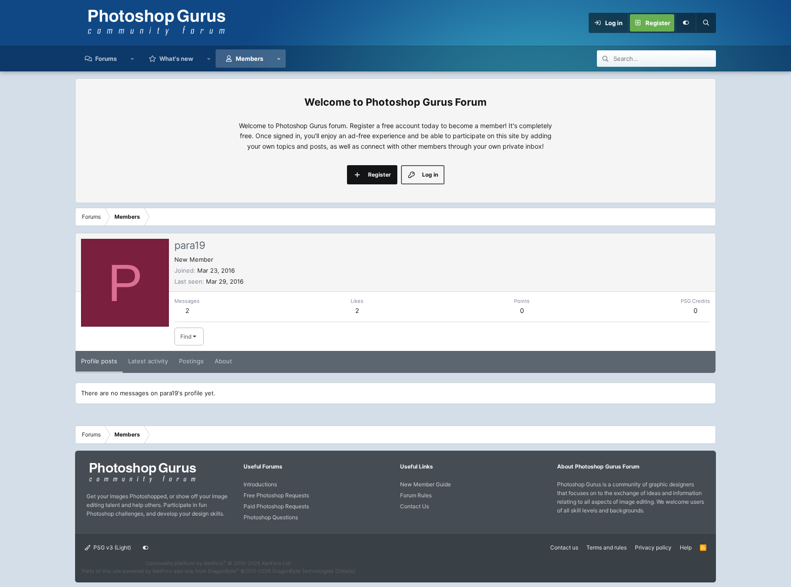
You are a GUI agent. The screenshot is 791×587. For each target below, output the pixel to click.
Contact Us (414, 506)
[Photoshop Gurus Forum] (141, 482)
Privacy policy (653, 547)
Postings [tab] (191, 361)
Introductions (260, 484)
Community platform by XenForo (219, 563)
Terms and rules (606, 547)
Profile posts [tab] (99, 361)
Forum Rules (416, 495)
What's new (176, 58)
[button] (132, 58)
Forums (106, 58)
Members (249, 58)
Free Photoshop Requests (276, 495)
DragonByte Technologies (303, 571)
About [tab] (223, 361)
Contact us (564, 547)
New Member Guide (425, 484)
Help (686, 547)
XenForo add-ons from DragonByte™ (195, 571)
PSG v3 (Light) (111, 547)
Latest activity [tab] (148, 361)
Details (345, 571)
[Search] (706, 23)
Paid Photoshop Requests (276, 506)
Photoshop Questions (271, 517)
